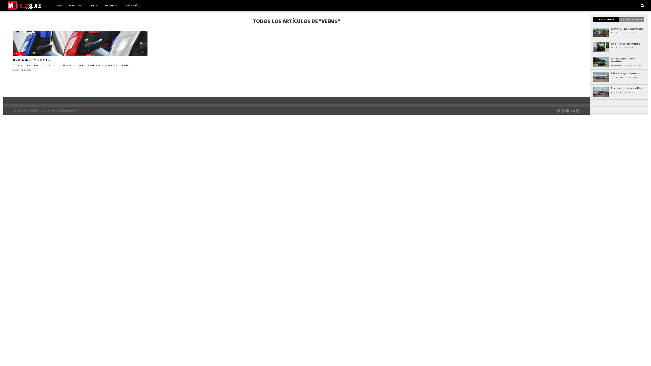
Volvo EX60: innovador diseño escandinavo (623, 60)
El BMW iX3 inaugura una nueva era (625, 73)
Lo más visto (607, 19)
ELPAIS (82, 111)
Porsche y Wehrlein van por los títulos (627, 29)
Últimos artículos (632, 19)
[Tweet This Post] (80, 47)
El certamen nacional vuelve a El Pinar (627, 88)
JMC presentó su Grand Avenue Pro (625, 43)
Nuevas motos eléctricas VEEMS (32, 60)
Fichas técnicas (76, 5)
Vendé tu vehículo (133, 5)
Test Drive (57, 5)
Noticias (94, 5)
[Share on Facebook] (73, 47)
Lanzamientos (111, 5)
